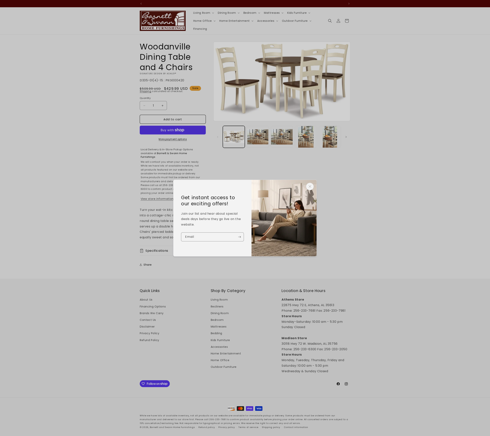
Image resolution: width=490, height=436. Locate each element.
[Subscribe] (239, 236)
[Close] (310, 186)
